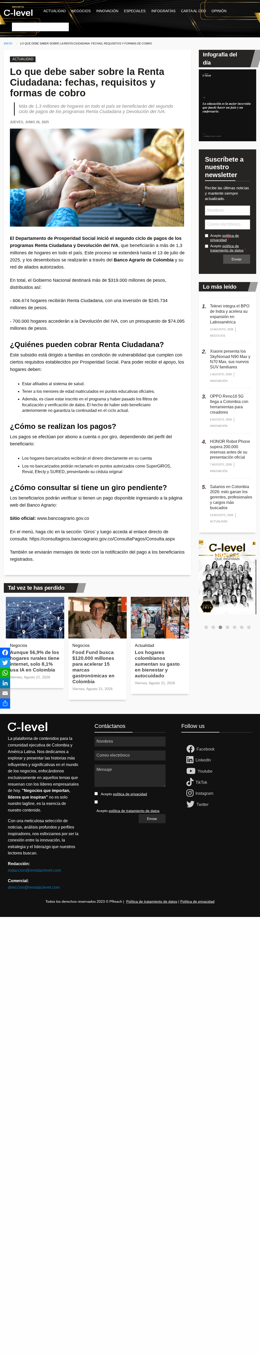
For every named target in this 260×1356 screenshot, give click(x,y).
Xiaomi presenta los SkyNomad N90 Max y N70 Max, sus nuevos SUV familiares (230, 359)
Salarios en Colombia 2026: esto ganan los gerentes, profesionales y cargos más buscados (231, 497)
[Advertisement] (130, 982)
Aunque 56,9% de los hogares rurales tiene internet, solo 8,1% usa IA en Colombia (34, 661)
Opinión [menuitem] (219, 11)
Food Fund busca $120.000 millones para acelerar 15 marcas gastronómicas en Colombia (93, 667)
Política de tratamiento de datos (151, 901)
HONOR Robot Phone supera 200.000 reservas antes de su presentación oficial (230, 449)
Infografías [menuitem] (163, 11)
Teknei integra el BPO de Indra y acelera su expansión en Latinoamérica (229, 314)
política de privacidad (224, 237)
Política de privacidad (197, 901)
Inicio (8, 43)
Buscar (17, 19)
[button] (206, 627)
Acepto (224, 237)
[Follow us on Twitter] (191, 804)
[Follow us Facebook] (191, 749)
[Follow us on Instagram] (191, 793)
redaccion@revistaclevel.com (34, 870)
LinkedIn (203, 760)
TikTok (201, 782)
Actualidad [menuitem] (54, 11)
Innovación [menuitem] (107, 11)
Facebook (206, 749)
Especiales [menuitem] (134, 11)
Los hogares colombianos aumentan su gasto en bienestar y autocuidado (157, 664)
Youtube (205, 771)
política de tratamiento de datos (226, 248)
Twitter (202, 804)
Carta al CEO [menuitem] (193, 11)
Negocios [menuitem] (81, 11)
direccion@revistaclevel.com (34, 887)
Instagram (204, 793)
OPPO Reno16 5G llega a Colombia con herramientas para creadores (229, 404)
